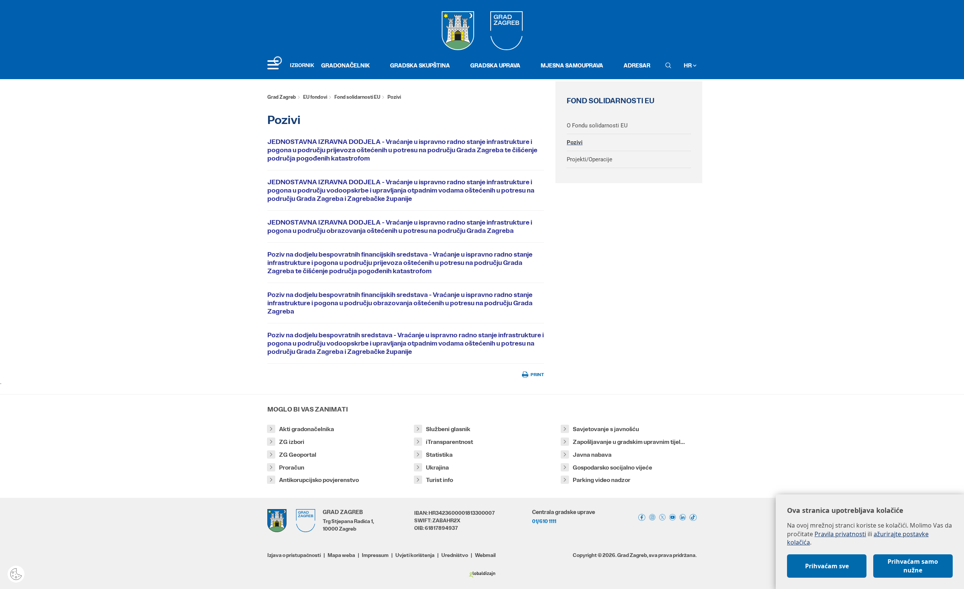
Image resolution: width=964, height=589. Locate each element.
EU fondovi (315, 97)
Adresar (637, 65)
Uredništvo (454, 555)
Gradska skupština (420, 65)
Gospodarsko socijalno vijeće (612, 467)
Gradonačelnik (345, 65)
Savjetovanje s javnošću (606, 429)
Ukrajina (437, 467)
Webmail (485, 555)
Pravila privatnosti (840, 534)
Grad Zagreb (281, 97)
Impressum (375, 555)
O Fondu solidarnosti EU (597, 125)
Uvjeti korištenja (415, 555)
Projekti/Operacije (589, 159)
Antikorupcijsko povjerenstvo (319, 480)
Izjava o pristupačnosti (294, 555)
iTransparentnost (449, 442)
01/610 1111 (544, 521)
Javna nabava (592, 454)
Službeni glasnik (448, 429)
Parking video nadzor (601, 480)
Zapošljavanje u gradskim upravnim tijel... (629, 442)
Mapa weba (341, 555)
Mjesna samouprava (572, 65)
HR (688, 65)
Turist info (439, 480)
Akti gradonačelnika (306, 429)
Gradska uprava (495, 65)
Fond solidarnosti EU (357, 97)
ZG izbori (291, 442)
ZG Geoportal (297, 454)
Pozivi (575, 142)
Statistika (439, 454)
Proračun (291, 467)
